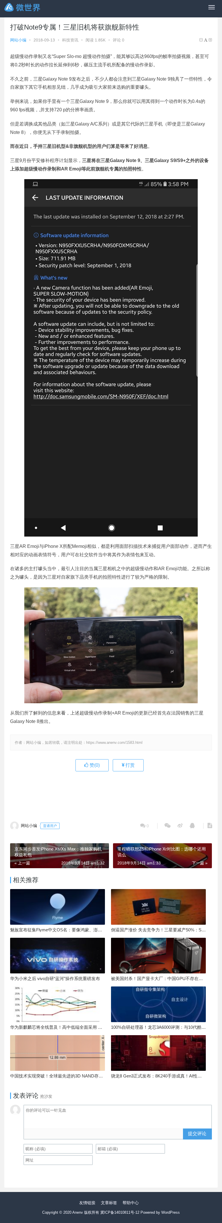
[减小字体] (201, 40)
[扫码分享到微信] (167, 826)
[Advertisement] (115, 793)
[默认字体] (206, 40)
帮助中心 (131, 1202)
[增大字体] (210, 40)
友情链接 (87, 1202)
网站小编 (18, 40)
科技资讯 (70, 40)
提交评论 (197, 1133)
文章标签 (109, 1202)
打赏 (129, 765)
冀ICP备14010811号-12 (119, 1212)
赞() (94, 765)
